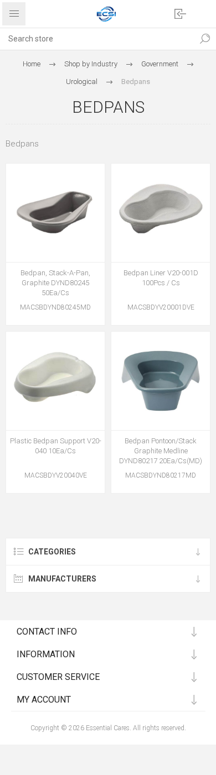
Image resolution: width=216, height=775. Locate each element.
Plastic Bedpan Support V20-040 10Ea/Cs (55, 446)
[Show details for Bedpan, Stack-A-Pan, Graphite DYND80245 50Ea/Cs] (55, 213)
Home (31, 64)
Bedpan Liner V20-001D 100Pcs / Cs (161, 278)
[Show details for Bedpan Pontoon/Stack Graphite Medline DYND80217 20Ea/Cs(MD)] (160, 381)
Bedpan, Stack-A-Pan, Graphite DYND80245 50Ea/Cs (55, 283)
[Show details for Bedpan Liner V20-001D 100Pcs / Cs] (160, 213)
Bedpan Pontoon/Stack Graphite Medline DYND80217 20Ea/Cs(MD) (160, 451)
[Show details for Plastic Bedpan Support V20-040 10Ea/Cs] (55, 381)
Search (205, 39)
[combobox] (97, 39)
